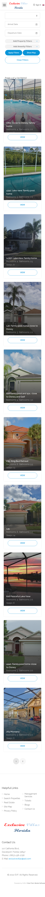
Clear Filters (22, 60)
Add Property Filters (22, 41)
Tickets (27, 800)
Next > (29, 761)
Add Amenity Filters (22, 46)
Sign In (38, 5)
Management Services (30, 795)
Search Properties (12, 798)
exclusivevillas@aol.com (20, 859)
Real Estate (9, 802)
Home (7, 794)
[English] (43, 5)
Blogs (27, 805)
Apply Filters (13, 53)
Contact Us (29, 809)
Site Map (8, 806)
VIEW (22, 137)
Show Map (31, 53)
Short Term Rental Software (36, 883)
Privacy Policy (10, 811)
